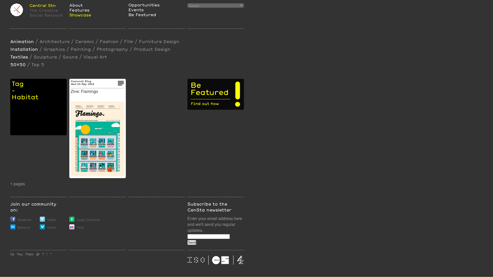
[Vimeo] (42, 228)
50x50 (18, 65)
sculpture (45, 57)
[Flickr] (71, 228)
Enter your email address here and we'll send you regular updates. (214, 224)
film (128, 41)
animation (22, 41)
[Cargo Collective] (71, 220)
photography (112, 49)
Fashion (109, 41)
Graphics (54, 49)
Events (136, 9)
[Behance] (12, 228)
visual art (95, 57)
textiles (19, 57)
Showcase (80, 14)
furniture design (159, 41)
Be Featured (142, 14)
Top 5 (37, 65)
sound (70, 57)
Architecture (55, 41)
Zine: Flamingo (84, 91)
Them (29, 254)
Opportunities (144, 4)
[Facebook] (12, 220)
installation (24, 49)
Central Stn (43, 5)
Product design (152, 49)
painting (81, 49)
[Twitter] (42, 220)
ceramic (84, 41)
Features (79, 10)
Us (12, 254)
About (76, 5)
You (20, 254)
